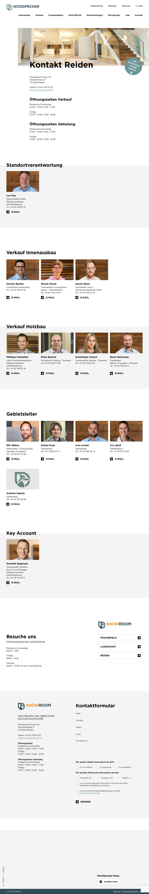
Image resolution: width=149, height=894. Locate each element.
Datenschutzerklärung (88, 793)
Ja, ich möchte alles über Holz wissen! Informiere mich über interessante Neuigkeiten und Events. (103, 784)
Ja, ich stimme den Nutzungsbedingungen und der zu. (99, 792)
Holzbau (39, 15)
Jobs (127, 15)
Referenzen (112, 6)
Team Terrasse (11, 859)
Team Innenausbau (12, 848)
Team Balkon (10, 864)
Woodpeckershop (97, 6)
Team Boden (10, 851)
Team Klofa (10, 855)
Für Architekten (86, 767)
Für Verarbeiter (124, 767)
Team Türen (10, 853)
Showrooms (126, 6)
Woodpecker (114, 15)
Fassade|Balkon (55, 15)
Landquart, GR (106, 778)
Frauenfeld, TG (85, 778)
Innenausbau (24, 15)
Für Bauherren (105, 767)
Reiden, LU (126, 778)
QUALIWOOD (74, 15)
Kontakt (139, 15)
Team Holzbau (11, 857)
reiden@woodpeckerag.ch (42, 90)
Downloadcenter (59, 867)
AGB (141, 891)
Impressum (117, 891)
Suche (140, 6)
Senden (85, 801)
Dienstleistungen (95, 15)
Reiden (3, 879)
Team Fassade (11, 862)
